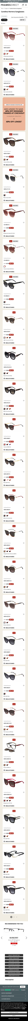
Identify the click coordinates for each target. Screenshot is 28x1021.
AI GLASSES (4, 16)
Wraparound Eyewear (14, 972)
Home (2, 8)
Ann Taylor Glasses (14, 967)
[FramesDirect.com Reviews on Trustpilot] (14, 990)
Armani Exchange (14, 970)
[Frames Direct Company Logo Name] (10, 4)
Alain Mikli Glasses (14, 961)
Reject (14, 1015)
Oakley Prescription (14, 955)
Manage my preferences (14, 1018)
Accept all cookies (14, 1012)
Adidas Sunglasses (14, 958)
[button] (26, 938)
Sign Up (22, 986)
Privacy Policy (17, 1007)
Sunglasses (6, 8)
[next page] (16, 917)
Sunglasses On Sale (14, 975)
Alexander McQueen (14, 964)
